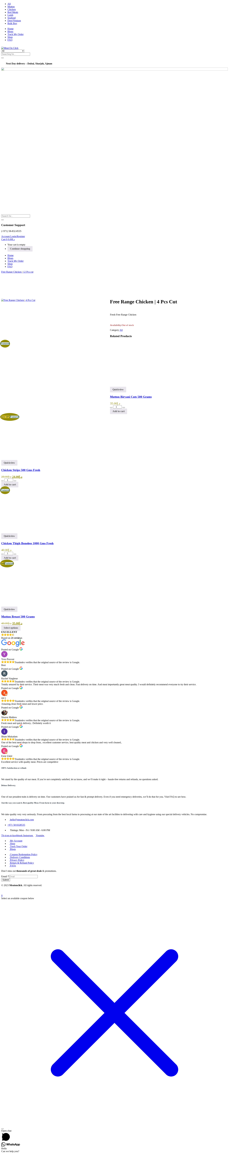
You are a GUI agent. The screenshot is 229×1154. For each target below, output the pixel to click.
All (9, 3)
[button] (8, 239)
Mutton (11, 6)
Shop (10, 37)
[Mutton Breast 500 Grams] (24, 605)
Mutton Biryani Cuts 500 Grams (131, 396)
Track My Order (15, 34)
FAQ (9, 40)
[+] (123, 407)
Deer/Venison (14, 20)
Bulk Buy (12, 23)
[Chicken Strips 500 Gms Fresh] (24, 458)
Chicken (11, 9)
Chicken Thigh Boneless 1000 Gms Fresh (27, 543)
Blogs (10, 31)
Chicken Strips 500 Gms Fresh (20, 470)
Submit (5, 880)
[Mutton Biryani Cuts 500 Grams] (132, 385)
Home (10, 28)
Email (5, 876)
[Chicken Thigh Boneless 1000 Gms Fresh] (24, 531)
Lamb (10, 15)
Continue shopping (20, 248)
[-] (111, 407)
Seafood (11, 17)
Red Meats (12, 12)
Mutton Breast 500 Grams (18, 616)
